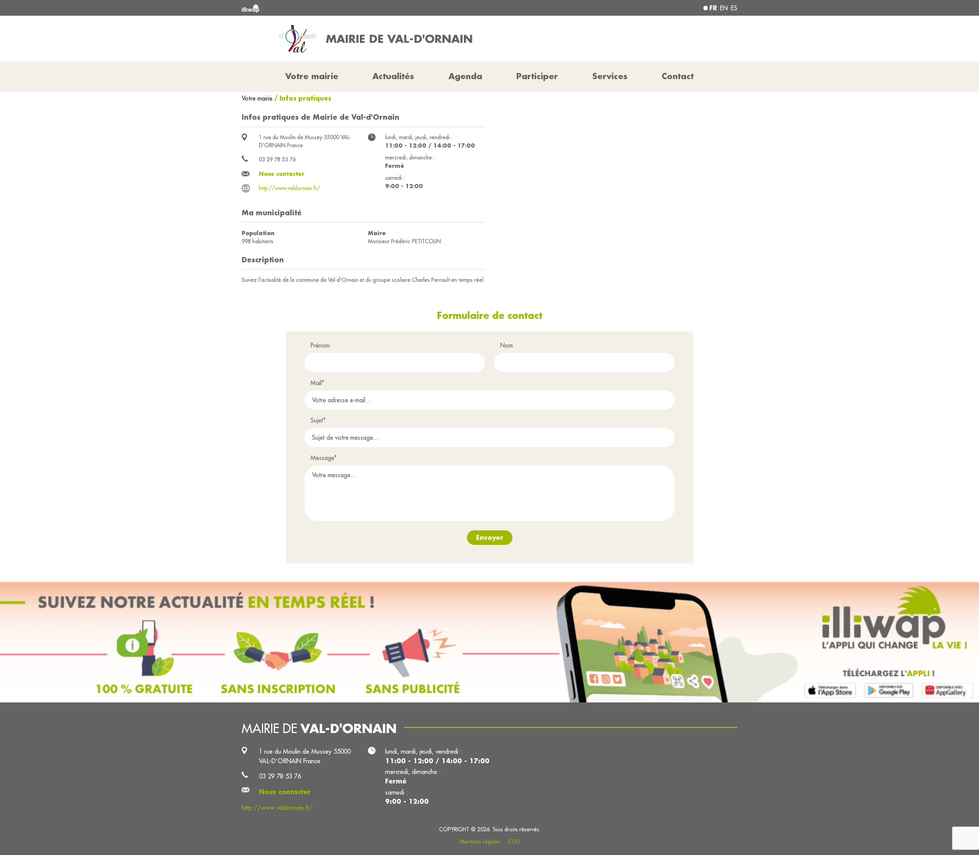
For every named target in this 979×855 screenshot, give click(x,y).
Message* (324, 458)
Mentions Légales (480, 841)
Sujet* (318, 420)
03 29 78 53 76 (277, 159)
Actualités (393, 76)
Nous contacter (281, 173)
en (724, 8)
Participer (537, 76)
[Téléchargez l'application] (489, 642)
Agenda (465, 76)
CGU (514, 841)
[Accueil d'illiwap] (342, 8)
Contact (678, 76)
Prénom (320, 345)
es (734, 8)
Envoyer (489, 537)
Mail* (317, 383)
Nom (506, 345)
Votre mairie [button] (311, 76)
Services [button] (610, 76)
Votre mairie (258, 98)
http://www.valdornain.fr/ (289, 188)
